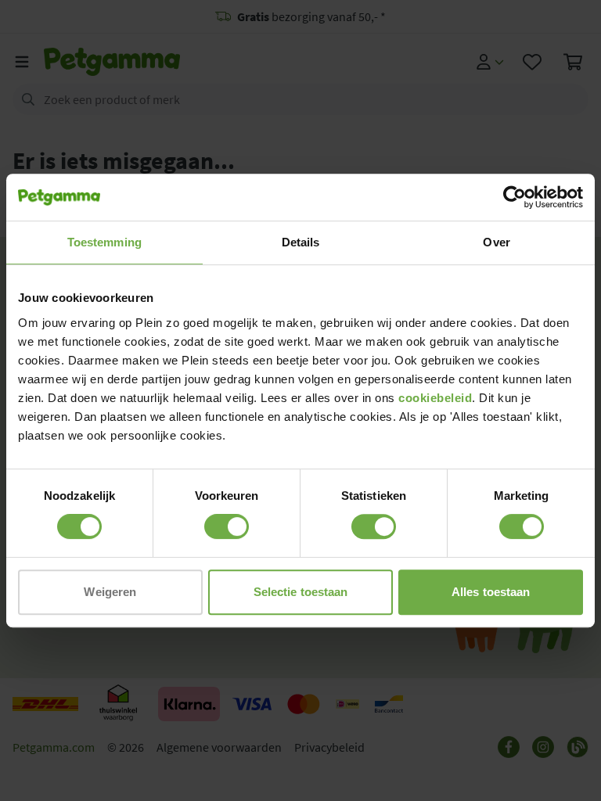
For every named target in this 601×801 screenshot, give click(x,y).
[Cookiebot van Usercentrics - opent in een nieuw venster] (514, 197)
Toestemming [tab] (104, 242)
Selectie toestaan (301, 591)
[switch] (226, 526)
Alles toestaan (491, 591)
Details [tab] (301, 242)
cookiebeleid (435, 397)
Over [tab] (496, 242)
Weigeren (110, 591)
